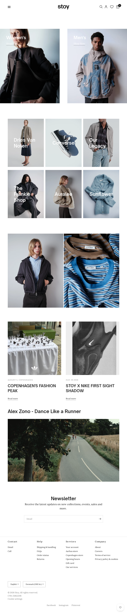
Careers (98, 551)
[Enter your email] (100, 519)
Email (10, 547)
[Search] (101, 7)
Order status (43, 555)
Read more (13, 398)
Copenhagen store (74, 555)
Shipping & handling (46, 547)
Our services (72, 567)
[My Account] (106, 7)
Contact (13, 541)
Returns (40, 559)
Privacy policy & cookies (106, 559)
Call (9, 551)
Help (40, 541)
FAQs (39, 551)
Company (100, 541)
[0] (117, 7)
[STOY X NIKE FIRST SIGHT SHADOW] (92, 348)
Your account (72, 547)
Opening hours (73, 559)
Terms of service (102, 555)
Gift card (70, 563)
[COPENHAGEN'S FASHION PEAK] (34, 348)
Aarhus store (72, 551)
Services (71, 541)
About (98, 547)
